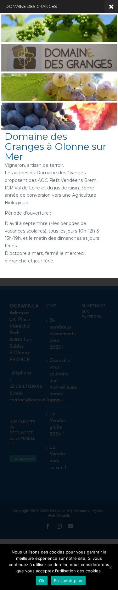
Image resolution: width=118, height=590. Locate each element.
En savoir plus (68, 580)
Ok (42, 580)
